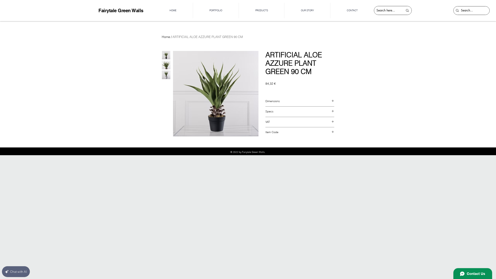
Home (166, 37)
